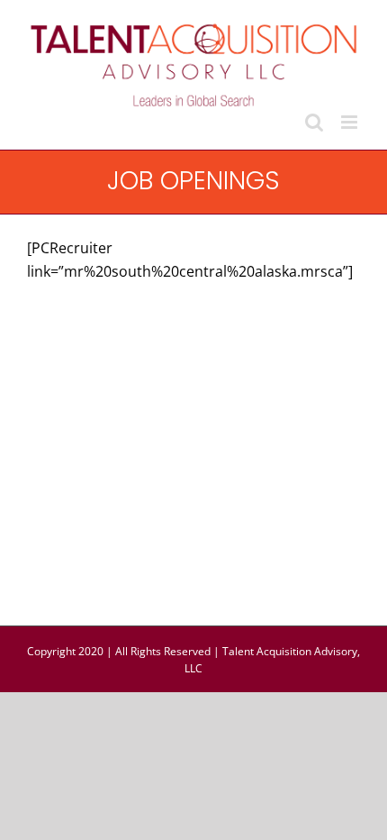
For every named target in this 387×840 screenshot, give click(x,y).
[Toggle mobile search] (314, 122)
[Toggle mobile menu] (350, 122)
